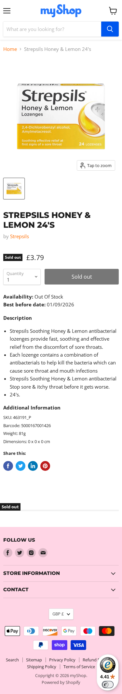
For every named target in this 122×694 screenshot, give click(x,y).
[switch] (108, 684)
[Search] (110, 29)
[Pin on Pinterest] (45, 466)
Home (10, 49)
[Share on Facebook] (8, 466)
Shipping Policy (41, 667)
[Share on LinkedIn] (33, 466)
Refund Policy (96, 660)
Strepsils (19, 236)
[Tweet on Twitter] (20, 466)
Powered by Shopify (61, 682)
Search (12, 660)
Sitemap (34, 660)
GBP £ (58, 614)
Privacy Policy (62, 660)
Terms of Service (79, 667)
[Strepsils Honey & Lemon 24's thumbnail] (14, 188)
